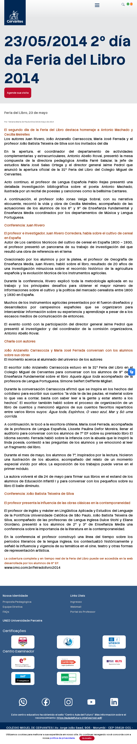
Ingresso (76, 601)
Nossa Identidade (15, 596)
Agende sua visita (18, 92)
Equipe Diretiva (12, 606)
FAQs (6, 611)
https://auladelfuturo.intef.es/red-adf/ (79, 717)
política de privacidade (62, 738)
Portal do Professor (82, 611)
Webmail (75, 606)
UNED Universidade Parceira (22, 620)
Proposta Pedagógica (17, 601)
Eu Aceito (87, 738)
